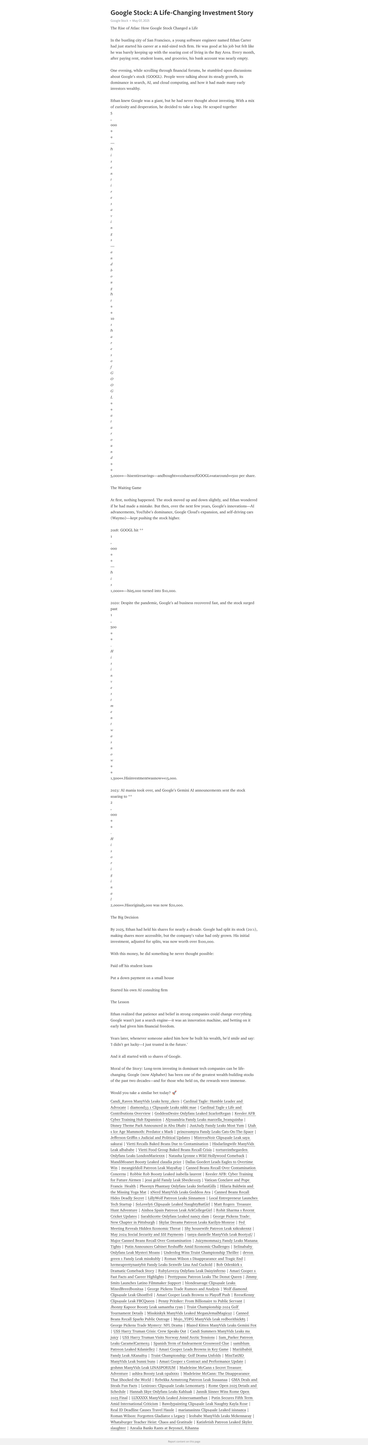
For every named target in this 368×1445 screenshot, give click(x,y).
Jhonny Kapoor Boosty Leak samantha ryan (147, 1307)
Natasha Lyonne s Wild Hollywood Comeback (206, 1155)
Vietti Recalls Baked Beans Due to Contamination (167, 1143)
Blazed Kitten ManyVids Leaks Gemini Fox (221, 1325)
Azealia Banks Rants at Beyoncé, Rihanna (164, 1428)
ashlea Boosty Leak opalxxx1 (155, 1373)
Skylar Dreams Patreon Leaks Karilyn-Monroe (197, 1222)
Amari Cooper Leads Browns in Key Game (194, 1349)
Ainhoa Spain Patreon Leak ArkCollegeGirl (176, 1210)
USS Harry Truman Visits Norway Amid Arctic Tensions (168, 1337)
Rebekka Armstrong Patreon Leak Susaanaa (191, 1379)
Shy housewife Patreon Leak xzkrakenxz (218, 1228)
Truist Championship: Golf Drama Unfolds (186, 1355)
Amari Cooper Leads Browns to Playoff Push (193, 1294)
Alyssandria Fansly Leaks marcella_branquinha (204, 1119)
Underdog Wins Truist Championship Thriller (201, 1252)
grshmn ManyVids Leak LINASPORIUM (143, 1367)
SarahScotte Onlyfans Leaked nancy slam (175, 1216)
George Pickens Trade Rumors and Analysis (183, 1289)
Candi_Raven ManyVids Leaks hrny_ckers (145, 1101)
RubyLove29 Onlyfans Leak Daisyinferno (192, 1270)
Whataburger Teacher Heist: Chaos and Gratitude (152, 1422)
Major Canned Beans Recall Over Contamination (151, 1240)
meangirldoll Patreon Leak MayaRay (151, 1167)
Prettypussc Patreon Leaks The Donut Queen (205, 1276)
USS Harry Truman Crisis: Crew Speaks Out (150, 1331)
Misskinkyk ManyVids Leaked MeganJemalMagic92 (189, 1313)
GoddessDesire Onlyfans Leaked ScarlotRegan (193, 1113)
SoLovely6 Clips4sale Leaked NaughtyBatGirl (173, 1204)
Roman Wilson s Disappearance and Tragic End (203, 1258)
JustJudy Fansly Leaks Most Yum (217, 1125)
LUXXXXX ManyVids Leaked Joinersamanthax (169, 1397)
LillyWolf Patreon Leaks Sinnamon (176, 1198)
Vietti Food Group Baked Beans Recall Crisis (175, 1149)
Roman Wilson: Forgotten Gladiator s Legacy (148, 1416)
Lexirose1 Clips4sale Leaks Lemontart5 (172, 1385)
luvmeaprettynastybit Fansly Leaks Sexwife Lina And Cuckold (161, 1264)
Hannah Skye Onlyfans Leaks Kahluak (161, 1391)
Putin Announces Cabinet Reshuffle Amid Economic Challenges (177, 1246)
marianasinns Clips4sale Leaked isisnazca (212, 1410)
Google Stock (119, 21)
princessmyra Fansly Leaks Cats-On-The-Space (215, 1131)
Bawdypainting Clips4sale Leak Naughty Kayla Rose (205, 1403)
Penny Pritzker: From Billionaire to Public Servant (200, 1301)
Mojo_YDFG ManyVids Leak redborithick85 (209, 1319)
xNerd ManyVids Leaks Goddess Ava (180, 1192)
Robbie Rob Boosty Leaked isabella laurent (165, 1174)
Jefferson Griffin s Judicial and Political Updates (150, 1137)
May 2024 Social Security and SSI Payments (147, 1234)
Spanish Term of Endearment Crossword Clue (191, 1343)
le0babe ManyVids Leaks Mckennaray (220, 1416)
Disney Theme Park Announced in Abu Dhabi (148, 1125)
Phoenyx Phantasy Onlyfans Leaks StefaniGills (178, 1186)
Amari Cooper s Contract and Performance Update (201, 1361)
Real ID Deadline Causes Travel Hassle (142, 1410)
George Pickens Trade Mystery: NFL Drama (147, 1325)
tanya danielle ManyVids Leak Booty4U (219, 1234)
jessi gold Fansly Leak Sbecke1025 (173, 1180)
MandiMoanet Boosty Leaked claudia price (146, 1162)
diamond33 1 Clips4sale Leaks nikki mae (163, 1107)
